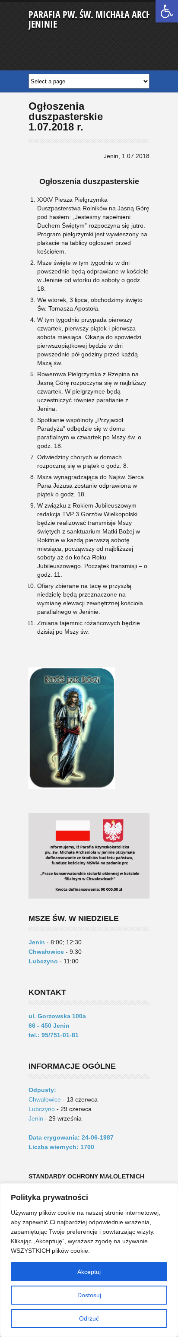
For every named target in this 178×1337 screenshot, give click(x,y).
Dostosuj (89, 1295)
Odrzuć (89, 1318)
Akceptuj (89, 1271)
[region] (89, 1260)
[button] (167, 11)
